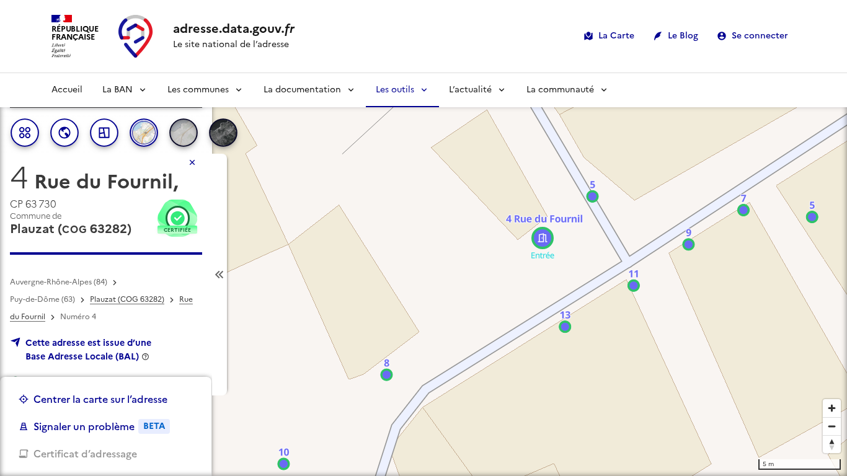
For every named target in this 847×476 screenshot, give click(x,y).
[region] (423, 274)
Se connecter (760, 35)
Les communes (198, 89)
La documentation (302, 89)
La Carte (616, 35)
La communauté (560, 89)
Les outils (395, 89)
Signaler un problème (99, 426)
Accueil (66, 89)
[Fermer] (192, 162)
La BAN (117, 89)
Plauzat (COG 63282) (127, 299)
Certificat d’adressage (85, 453)
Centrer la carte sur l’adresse (100, 399)
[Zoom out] (832, 426)
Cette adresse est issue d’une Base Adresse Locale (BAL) (88, 349)
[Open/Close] (219, 274)
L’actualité (470, 89)
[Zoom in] (832, 408)
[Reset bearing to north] (832, 444)
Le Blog (683, 35)
